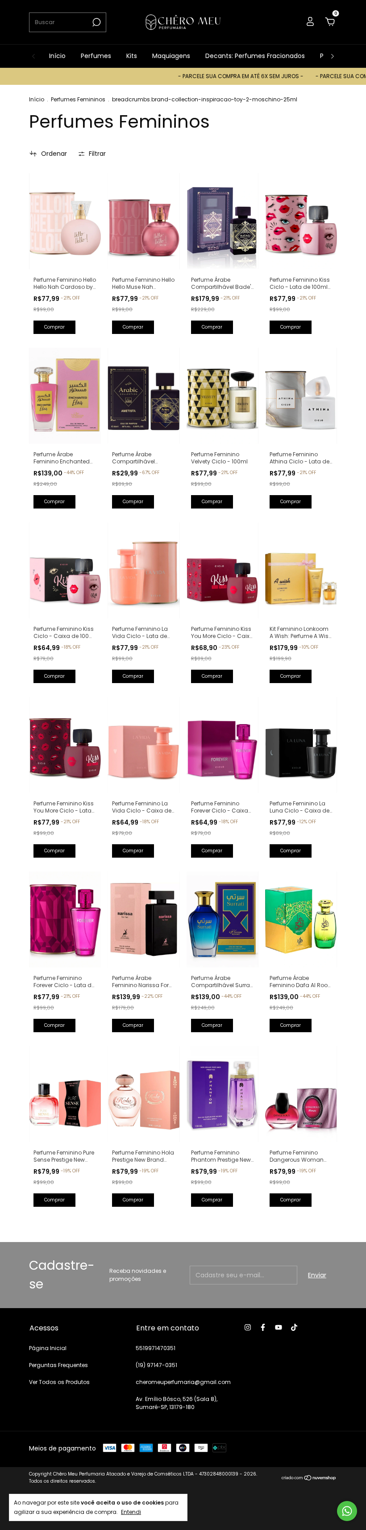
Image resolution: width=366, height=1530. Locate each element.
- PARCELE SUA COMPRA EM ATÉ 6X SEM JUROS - (215, 76)
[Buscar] (95, 22)
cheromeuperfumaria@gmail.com (183, 1382)
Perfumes (96, 55)
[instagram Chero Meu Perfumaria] (247, 1327)
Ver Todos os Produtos (59, 1382)
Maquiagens (171, 55)
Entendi (131, 1511)
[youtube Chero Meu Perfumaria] (278, 1327)
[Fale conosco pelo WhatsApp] (347, 1511)
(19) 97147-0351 (156, 1365)
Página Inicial (48, 1348)
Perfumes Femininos (78, 99)
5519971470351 (155, 1348)
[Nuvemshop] (309, 1478)
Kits (131, 55)
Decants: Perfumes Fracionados (255, 55)
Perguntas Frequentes (58, 1365)
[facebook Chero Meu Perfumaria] (262, 1327)
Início (57, 55)
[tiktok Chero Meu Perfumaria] (294, 1327)
